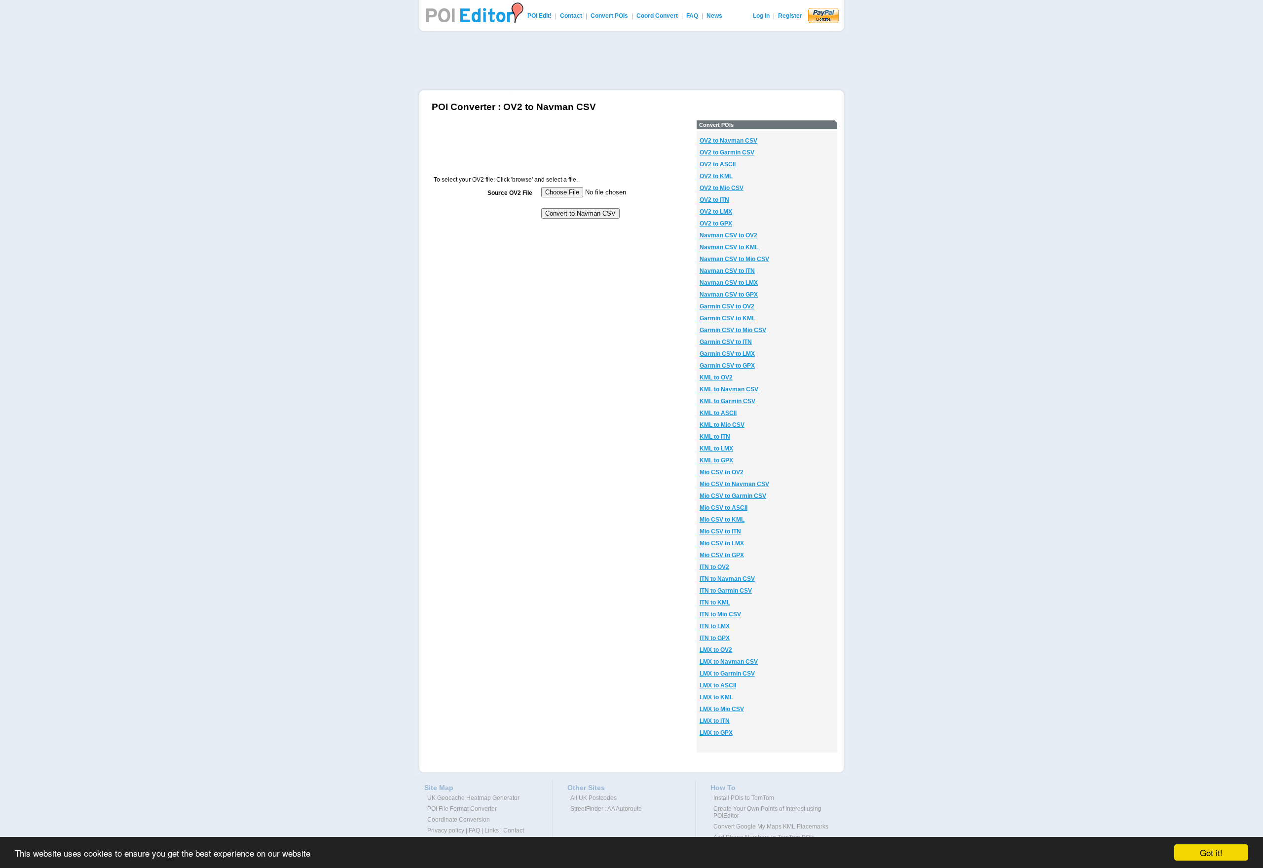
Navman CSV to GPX (729, 294)
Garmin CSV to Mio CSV (733, 330)
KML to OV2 (716, 377)
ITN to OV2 (714, 567)
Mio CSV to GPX (722, 555)
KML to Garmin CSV (727, 401)
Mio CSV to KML (722, 519)
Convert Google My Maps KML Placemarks (770, 826)
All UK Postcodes (593, 797)
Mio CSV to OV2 (721, 472)
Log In (761, 15)
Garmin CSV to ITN (726, 342)
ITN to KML (715, 602)
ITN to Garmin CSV (726, 590)
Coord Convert (657, 15)
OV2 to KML (716, 176)
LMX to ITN (715, 720)
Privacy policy (445, 830)
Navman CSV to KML (729, 247)
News (714, 15)
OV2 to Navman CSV (728, 140)
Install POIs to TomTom (743, 797)
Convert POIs (609, 15)
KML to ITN (715, 436)
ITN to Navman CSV (727, 578)
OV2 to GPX (716, 223)
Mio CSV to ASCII (723, 507)
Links (491, 830)
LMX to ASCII (718, 685)
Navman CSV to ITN (727, 270)
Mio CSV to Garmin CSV (733, 495)
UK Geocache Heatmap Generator (473, 797)
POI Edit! (539, 15)
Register (790, 15)
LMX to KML (716, 697)
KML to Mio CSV (722, 424)
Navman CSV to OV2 (728, 235)
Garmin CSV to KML (727, 318)
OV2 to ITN (714, 199)
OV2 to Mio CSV (721, 188)
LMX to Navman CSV (729, 661)
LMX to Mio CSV (722, 709)
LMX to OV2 (716, 649)
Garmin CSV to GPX (727, 365)
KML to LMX (716, 448)
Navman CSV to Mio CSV (734, 259)
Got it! (1211, 852)
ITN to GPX (715, 638)
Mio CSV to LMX (722, 543)
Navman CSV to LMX (729, 282)
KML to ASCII (718, 413)
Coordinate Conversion (458, 819)
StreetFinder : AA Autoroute (606, 808)
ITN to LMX (715, 626)
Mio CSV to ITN (720, 531)
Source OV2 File (509, 192)
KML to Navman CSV (729, 389)
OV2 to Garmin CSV (727, 152)
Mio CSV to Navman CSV (734, 484)
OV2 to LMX (716, 211)
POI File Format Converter (462, 808)
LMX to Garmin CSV (727, 673)
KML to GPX (716, 460)
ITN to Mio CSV (720, 614)
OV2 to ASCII (718, 164)
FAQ (692, 15)
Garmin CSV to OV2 (727, 306)
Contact (571, 15)
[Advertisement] (631, 60)
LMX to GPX (716, 732)
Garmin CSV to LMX (727, 353)
